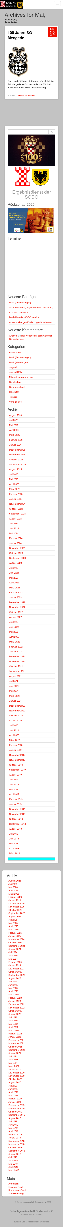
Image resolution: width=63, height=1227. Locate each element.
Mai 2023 (13, 577)
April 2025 (14, 484)
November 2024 (17, 503)
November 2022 (17, 607)
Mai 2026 (13, 425)
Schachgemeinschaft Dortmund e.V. (31, 1211)
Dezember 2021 (17, 656)
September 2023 (17, 557)
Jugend (13, 367)
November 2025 (17, 454)
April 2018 (14, 848)
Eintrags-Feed (15, 1186)
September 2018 (17, 823)
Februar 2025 (15, 494)
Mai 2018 (13, 843)
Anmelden (13, 1183)
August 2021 (15, 676)
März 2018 (14, 853)
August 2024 (15, 518)
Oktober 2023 (16, 553)
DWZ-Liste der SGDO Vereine (24, 317)
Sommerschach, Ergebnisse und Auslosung (31, 307)
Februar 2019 (15, 799)
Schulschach (15, 381)
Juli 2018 (13, 833)
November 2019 (17, 759)
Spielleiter (14, 391)
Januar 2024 (15, 543)
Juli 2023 (13, 567)
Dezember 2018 (17, 809)
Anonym (13, 335)
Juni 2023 (14, 572)
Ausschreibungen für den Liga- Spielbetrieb (30, 322)
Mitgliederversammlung (21, 377)
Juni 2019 (14, 784)
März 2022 (14, 641)
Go (51, 131)
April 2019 (14, 794)
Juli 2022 (13, 621)
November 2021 (17, 661)
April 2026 (14, 429)
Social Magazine (29, 1221)
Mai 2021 (13, 690)
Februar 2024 (15, 538)
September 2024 (17, 513)
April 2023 (14, 582)
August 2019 (15, 774)
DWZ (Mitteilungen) (18, 362)
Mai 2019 (13, 789)
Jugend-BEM (15, 372)
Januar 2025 (15, 498)
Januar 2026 (15, 444)
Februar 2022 (15, 646)
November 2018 (17, 813)
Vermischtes (30, 95)
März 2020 (14, 740)
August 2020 (15, 720)
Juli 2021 (13, 681)
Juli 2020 (13, 725)
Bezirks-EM (15, 352)
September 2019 (17, 769)
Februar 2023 (15, 592)
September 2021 (17, 671)
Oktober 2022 (16, 612)
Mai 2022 (13, 631)
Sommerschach (17, 386)
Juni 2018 (14, 838)
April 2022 (14, 636)
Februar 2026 (15, 439)
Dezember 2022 (17, 602)
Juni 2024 (14, 528)
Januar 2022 (15, 651)
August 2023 (15, 562)
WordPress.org (16, 1193)
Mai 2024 (13, 533)
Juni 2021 (14, 685)
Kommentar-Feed (17, 1190)
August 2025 (15, 469)
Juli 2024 (13, 523)
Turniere (20, 95)
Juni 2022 (14, 626)
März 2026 (14, 434)
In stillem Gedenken (19, 312)
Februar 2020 (15, 745)
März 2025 (14, 488)
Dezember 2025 (17, 449)
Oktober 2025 (16, 459)
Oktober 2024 (16, 508)
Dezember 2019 (17, 754)
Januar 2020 (15, 749)
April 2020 (14, 735)
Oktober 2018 (16, 818)
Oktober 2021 (16, 666)
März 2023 (14, 587)
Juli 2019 (13, 779)
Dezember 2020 (17, 705)
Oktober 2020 (16, 715)
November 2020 (17, 710)
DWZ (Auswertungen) (20, 302)
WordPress (44, 1221)
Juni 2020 (14, 730)
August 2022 (15, 617)
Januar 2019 (15, 804)
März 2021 (14, 695)
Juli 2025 (13, 474)
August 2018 (15, 828)
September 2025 (17, 464)
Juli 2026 (13, 420)
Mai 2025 (13, 479)
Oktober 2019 (16, 764)
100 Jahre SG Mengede (20, 35)
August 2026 (15, 415)
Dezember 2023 (17, 548)
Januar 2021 (15, 700)
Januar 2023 (15, 597)
